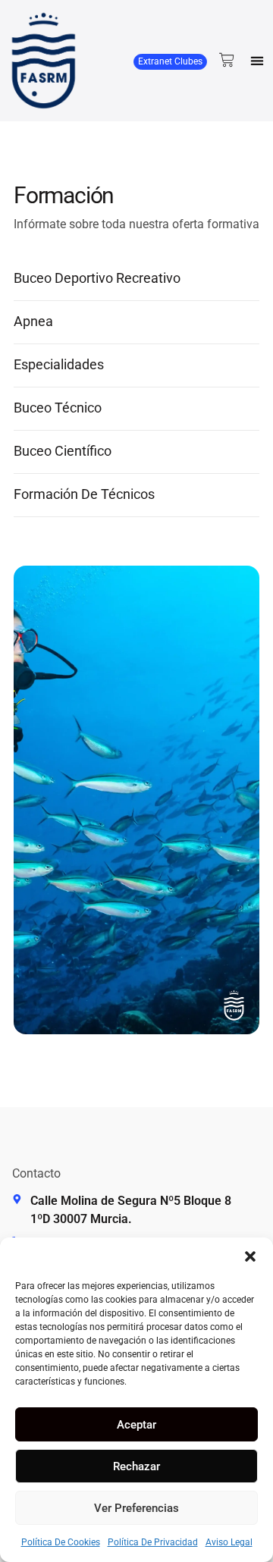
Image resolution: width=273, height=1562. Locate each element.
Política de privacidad (153, 1542)
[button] (250, 1256)
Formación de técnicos (84, 494)
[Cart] (226, 59)
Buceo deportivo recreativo (97, 278)
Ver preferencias (136, 1508)
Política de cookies (60, 1542)
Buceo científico (62, 451)
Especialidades (59, 364)
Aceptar (136, 1425)
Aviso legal (229, 1542)
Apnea (33, 321)
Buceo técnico (58, 408)
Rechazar (136, 1466)
